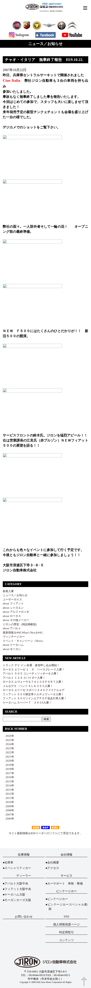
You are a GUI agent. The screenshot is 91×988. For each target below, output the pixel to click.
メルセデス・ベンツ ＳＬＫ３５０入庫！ (28, 686)
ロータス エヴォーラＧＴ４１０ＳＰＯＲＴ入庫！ (33, 681)
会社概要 (53, 862)
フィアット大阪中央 (17, 889)
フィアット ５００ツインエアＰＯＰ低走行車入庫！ (35, 698)
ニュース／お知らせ (15, 595)
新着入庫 (8, 591)
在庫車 (8, 862)
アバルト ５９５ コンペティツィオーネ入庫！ (31, 673)
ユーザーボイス (12, 599)
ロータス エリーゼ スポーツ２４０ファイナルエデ (34, 690)
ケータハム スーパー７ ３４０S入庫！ (27, 702)
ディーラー (23, 875)
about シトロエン (13, 607)
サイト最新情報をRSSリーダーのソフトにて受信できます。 (45, 833)
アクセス (53, 868)
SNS (66, 916)
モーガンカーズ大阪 (17, 900)
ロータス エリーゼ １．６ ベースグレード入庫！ (34, 669)
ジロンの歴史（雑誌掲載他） (21, 624)
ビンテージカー (57, 899)
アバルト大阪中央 (16, 883)
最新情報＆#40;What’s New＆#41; (23, 632)
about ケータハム (13, 644)
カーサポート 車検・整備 (65, 883)
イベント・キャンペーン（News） (24, 640)
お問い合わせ (24, 916)
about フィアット (13, 603)
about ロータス (12, 616)
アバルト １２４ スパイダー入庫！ (24, 677)
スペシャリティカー (17, 868)
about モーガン (12, 649)
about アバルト (12, 628)
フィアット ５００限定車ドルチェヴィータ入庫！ (33, 694)
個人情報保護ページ (66, 924)
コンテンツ (66, 940)
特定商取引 (66, 932)
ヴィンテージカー (14, 636)
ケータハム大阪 (14, 894)
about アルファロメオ (16, 611)
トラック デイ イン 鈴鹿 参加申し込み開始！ (31, 665)
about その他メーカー (16, 620)
